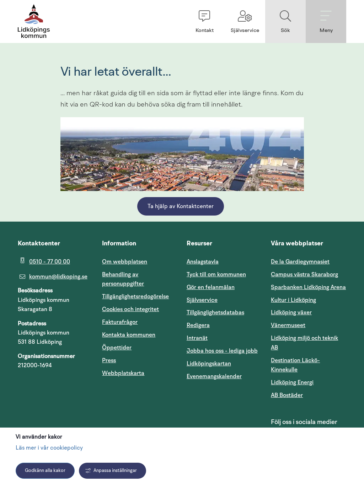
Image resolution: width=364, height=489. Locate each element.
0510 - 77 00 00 (49, 262)
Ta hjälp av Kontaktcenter (181, 207)
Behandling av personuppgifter (123, 279)
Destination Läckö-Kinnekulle (308, 365)
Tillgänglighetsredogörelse (135, 296)
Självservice (224, 300)
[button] (204, 21)
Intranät (224, 338)
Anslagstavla (203, 262)
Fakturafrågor (120, 322)
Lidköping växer (291, 312)
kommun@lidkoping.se (58, 277)
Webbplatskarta (123, 373)
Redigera (198, 325)
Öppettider (117, 348)
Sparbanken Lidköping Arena (308, 287)
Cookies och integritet (130, 309)
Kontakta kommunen (128, 335)
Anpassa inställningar (115, 470)
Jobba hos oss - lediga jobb (222, 351)
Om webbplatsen (124, 262)
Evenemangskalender (224, 376)
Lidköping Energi (308, 382)
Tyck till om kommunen (224, 274)
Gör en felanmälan (211, 287)
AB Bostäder (308, 395)
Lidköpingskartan (224, 363)
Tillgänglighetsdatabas (224, 312)
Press (109, 360)
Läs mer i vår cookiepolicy (49, 448)
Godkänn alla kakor (45, 470)
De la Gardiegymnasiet (300, 262)
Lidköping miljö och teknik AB (304, 342)
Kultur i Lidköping (293, 300)
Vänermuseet (288, 325)
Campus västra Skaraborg (304, 274)
